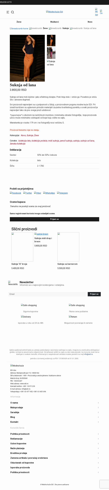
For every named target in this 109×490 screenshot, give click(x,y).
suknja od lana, (87, 140)
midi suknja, (53, 140)
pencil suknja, (66, 140)
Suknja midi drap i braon (43, 240)
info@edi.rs (88, 354)
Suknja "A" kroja (19, 264)
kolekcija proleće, (39, 140)
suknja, (76, 140)
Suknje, (30, 135)
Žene (45, 28)
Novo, (23, 135)
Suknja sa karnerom (67, 264)
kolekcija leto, (24, 140)
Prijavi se (54, 219)
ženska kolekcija (17, 143)
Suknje (65, 28)
